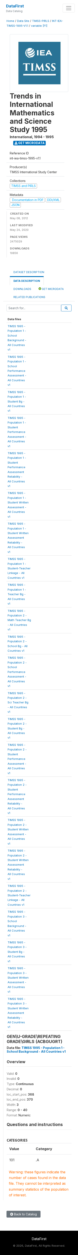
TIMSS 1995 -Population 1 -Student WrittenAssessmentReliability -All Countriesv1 (18, 538)
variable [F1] (39, 25)
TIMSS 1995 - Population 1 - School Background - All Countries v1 (36, 1049)
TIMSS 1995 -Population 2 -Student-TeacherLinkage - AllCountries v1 (19, 895)
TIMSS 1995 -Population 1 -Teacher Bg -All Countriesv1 (17, 594)
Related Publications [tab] (29, 297)
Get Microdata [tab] (52, 289)
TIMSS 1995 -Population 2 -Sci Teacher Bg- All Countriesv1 (18, 702)
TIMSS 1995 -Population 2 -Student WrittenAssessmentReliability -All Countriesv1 (18, 865)
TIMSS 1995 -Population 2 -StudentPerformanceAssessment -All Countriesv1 (17, 759)
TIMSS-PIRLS (40, 21)
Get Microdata (31, 143)
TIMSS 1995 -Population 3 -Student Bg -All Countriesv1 (17, 952)
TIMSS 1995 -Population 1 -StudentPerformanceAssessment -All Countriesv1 (17, 432)
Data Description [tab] (26, 280)
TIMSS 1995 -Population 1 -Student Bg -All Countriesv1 (17, 401)
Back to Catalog (25, 1214)
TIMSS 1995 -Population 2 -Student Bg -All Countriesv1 (17, 728)
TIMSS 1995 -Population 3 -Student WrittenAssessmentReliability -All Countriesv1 (18, 1013)
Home (10, 21)
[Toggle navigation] (69, 8)
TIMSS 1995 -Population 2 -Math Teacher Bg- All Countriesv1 (19, 620)
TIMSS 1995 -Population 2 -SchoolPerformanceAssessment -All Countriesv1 (17, 672)
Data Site (23, 21)
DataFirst (15, 6)
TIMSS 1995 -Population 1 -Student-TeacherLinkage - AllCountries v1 (19, 568)
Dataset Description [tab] (28, 272)
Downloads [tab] (22, 289)
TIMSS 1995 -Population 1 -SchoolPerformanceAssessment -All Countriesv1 (17, 371)
